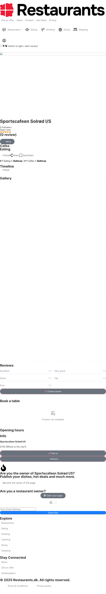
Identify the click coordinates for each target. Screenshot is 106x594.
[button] (4, 155)
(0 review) (8, 135)
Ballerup (17, 160)
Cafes (5, 146)
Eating (5, 149)
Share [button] (16, 155)
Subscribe (53, 512)
